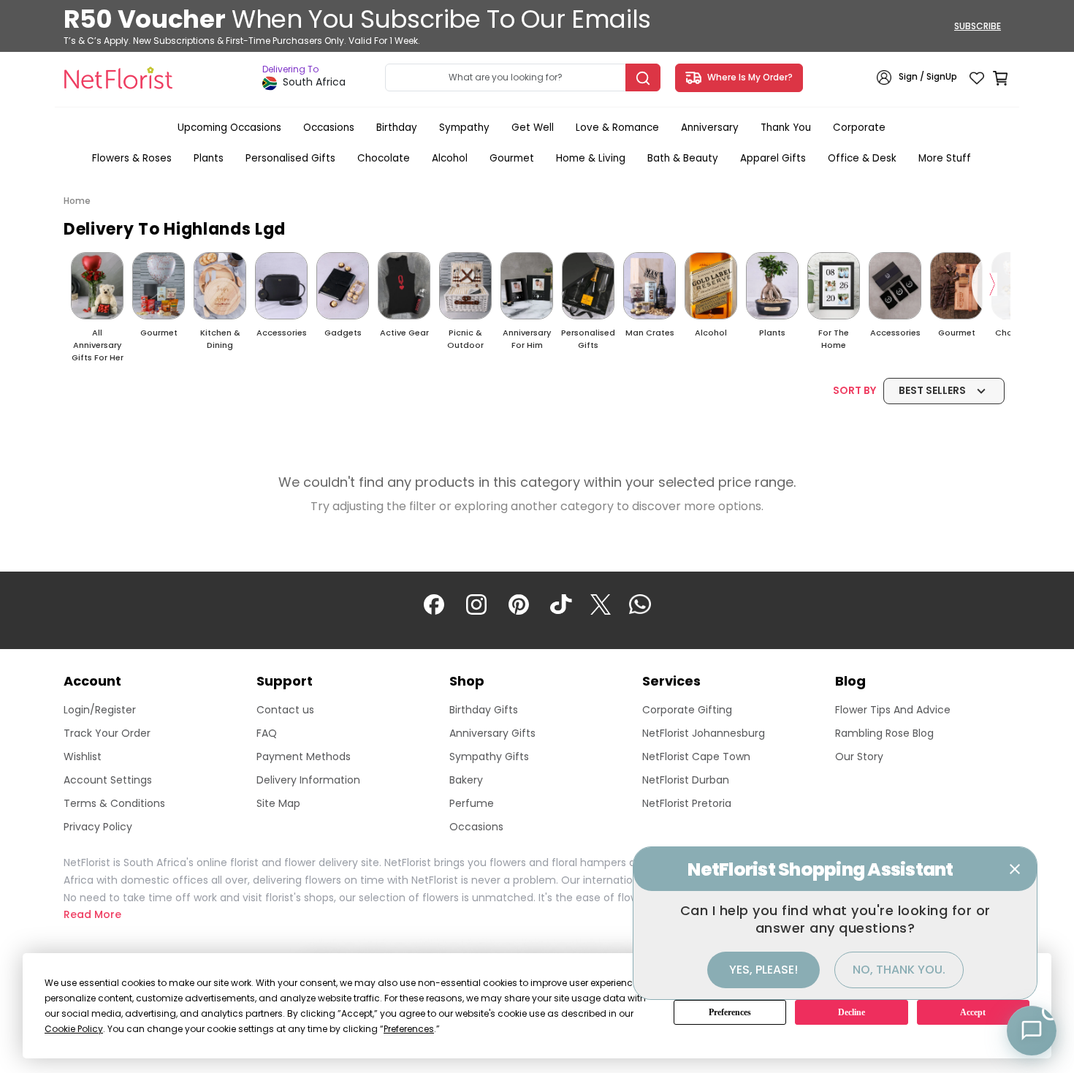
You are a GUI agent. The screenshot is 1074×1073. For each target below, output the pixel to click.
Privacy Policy (98, 826)
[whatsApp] (640, 603)
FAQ (266, 733)
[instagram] (476, 603)
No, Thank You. (899, 969)
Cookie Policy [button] (74, 1029)
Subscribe (977, 26)
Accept (973, 1012)
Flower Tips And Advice (893, 709)
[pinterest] (518, 603)
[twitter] (600, 603)
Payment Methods (303, 756)
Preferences (730, 1012)
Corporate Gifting (687, 709)
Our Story (859, 756)
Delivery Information (308, 780)
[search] (642, 77)
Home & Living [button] (590, 158)
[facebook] (434, 603)
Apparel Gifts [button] (773, 158)
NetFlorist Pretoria (686, 803)
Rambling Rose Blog (884, 733)
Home (77, 200)
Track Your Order (107, 733)
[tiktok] (561, 603)
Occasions (476, 826)
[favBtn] (977, 77)
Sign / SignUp (928, 77)
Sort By (899, 390)
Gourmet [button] (512, 158)
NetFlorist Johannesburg (703, 733)
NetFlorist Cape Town (696, 756)
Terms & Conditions (114, 803)
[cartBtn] (1000, 77)
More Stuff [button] (944, 158)
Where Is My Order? (748, 77)
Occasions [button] (328, 127)
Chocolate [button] (383, 158)
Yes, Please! (763, 969)
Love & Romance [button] (617, 127)
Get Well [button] (532, 127)
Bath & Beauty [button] (682, 158)
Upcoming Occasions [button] (229, 127)
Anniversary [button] (710, 127)
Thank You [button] (786, 127)
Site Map (278, 803)
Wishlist (83, 756)
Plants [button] (209, 158)
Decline (851, 1012)
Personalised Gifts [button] (290, 158)
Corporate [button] (859, 127)
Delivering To (290, 69)
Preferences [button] (409, 1029)
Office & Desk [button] (862, 158)
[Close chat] (1014, 869)
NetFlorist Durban (685, 780)
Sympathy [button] (464, 127)
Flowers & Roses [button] (132, 158)
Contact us (285, 709)
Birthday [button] (396, 127)
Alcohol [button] (450, 158)
